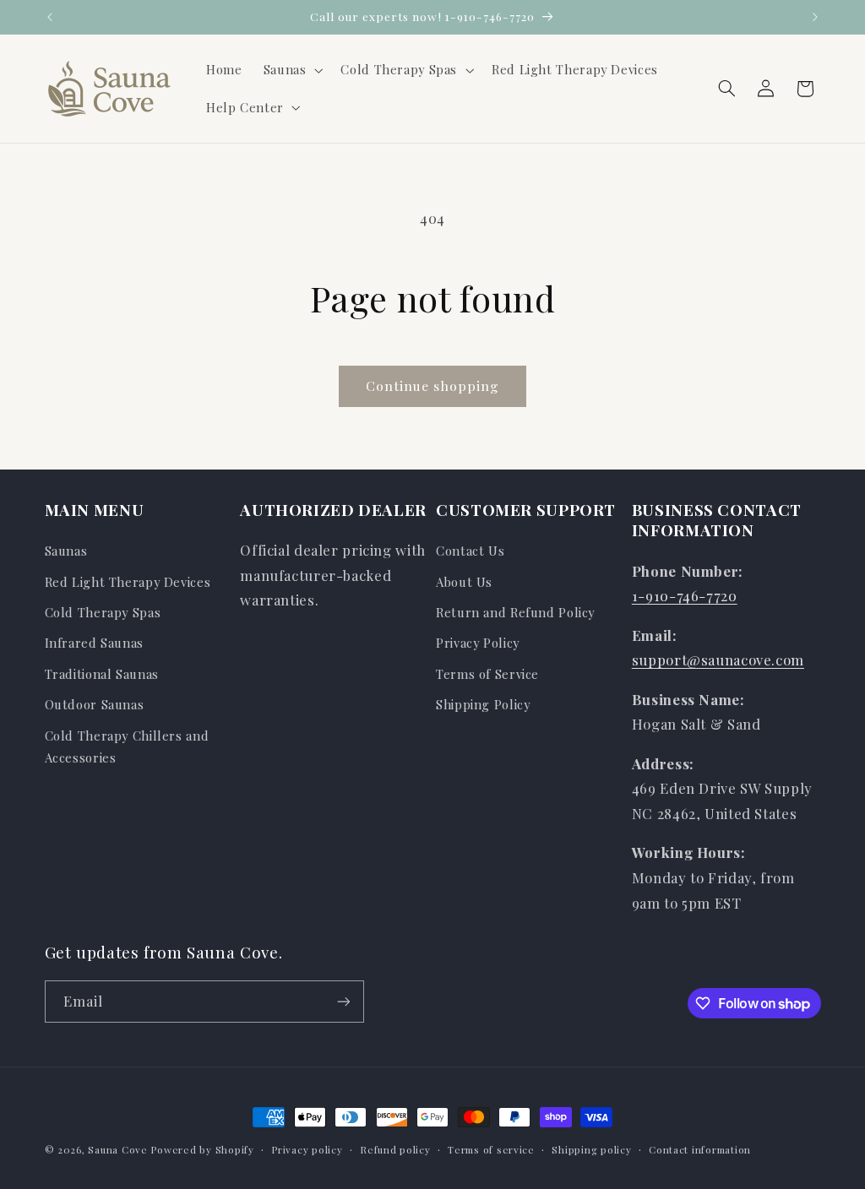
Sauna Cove (119, 1149)
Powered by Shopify (201, 1149)
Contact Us (470, 550)
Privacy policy (306, 1149)
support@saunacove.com (718, 659)
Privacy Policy (478, 642)
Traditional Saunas (102, 673)
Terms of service (491, 1149)
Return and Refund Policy (515, 612)
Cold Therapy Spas (103, 612)
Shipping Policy (483, 704)
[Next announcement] (815, 17)
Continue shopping (433, 385)
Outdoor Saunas (94, 704)
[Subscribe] (343, 1001)
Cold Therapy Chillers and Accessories (127, 746)
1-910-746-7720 (684, 595)
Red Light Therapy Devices (128, 581)
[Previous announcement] (49, 17)
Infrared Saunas (94, 642)
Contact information (700, 1149)
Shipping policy (591, 1149)
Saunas (66, 550)
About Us (464, 581)
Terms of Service (487, 673)
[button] (291, 70)
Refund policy (395, 1149)
